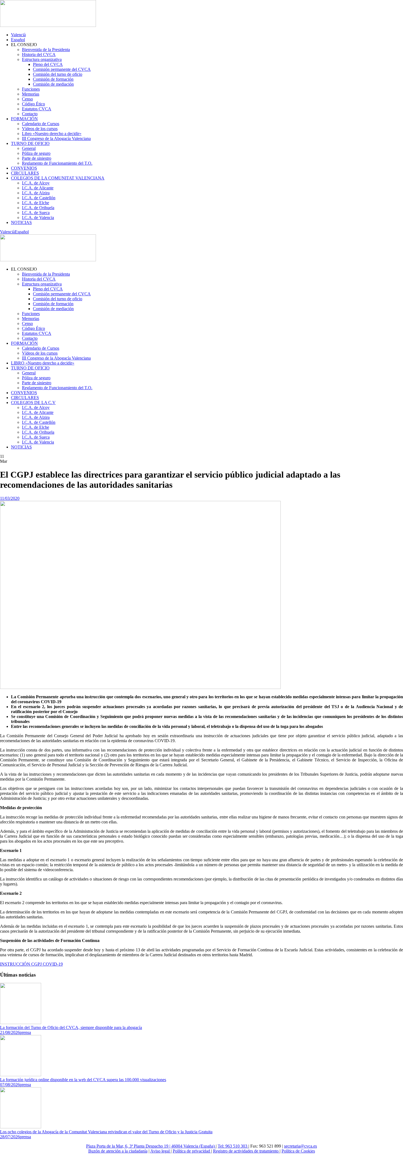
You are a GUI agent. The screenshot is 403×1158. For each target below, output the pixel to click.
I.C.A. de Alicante (37, 188)
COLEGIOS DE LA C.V (33, 402)
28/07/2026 (10, 1136)
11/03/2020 (9, 498)
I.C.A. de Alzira (36, 192)
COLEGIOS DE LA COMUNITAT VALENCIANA (57, 178)
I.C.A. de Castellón (38, 197)
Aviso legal (160, 1151)
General (29, 148)
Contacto (30, 113)
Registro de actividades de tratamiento (246, 1151)
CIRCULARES (25, 173)
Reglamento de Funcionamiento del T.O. (57, 163)
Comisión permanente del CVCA (62, 69)
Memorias (30, 94)
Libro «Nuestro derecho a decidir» (51, 133)
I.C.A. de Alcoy (36, 183)
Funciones (31, 89)
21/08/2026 (10, 1032)
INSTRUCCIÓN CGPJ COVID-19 (31, 964)
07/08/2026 (10, 1084)
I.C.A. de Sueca (36, 212)
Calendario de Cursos (40, 123)
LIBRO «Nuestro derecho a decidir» (42, 363)
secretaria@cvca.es (300, 1146)
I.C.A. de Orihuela (38, 207)
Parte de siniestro (36, 158)
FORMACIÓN (24, 118)
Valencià (18, 34)
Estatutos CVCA (36, 108)
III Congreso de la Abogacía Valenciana (56, 138)
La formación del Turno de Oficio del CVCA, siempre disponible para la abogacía (71, 1027)
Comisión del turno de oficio (57, 74)
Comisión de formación (53, 79)
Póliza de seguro (36, 153)
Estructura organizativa (42, 59)
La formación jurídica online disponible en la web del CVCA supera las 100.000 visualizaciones (83, 1079)
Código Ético (33, 104)
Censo (27, 99)
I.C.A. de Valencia (38, 217)
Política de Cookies (298, 1151)
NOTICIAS (21, 222)
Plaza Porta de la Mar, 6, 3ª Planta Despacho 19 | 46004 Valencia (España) (151, 1146)
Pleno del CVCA (48, 64)
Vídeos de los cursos (40, 128)
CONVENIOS (24, 168)
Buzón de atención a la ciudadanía (117, 1151)
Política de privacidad (192, 1151)
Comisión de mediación (53, 84)
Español (18, 39)
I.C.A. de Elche (35, 202)
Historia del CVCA (39, 54)
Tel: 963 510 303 (233, 1146)
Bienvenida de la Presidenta (46, 49)
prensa (25, 1032)
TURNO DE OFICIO (30, 143)
